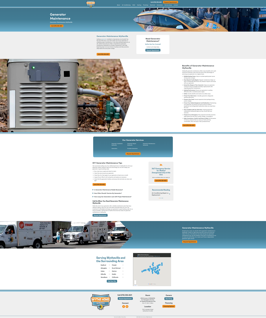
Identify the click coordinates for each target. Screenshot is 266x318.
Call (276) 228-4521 (156, 2)
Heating (139, 5)
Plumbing (145, 5)
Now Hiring (169, 298)
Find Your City (112, 281)
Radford (103, 265)
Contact (176, 5)
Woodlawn (104, 277)
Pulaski (114, 265)
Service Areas (168, 5)
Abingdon (104, 268)
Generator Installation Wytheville (117, 144)
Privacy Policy (123, 316)
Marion (114, 271)
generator (104, 39)
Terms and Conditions (117, 316)
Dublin (114, 274)
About (118, 5)
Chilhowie (115, 277)
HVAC (133, 5)
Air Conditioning (126, 5)
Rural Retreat (116, 268)
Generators (160, 5)
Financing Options (169, 306)
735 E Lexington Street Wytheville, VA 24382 (147, 310)
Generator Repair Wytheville (131, 144)
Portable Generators (132, 148)
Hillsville (103, 274)
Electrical (152, 5)
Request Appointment (170, 2)
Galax (102, 271)
